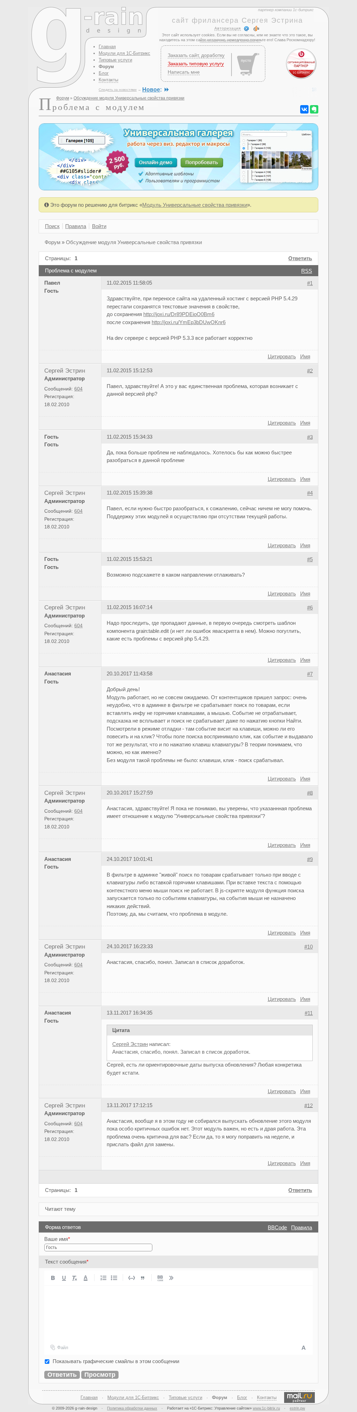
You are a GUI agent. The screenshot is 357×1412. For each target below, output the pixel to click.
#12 (308, 1105)
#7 (310, 674)
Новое (151, 90)
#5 (310, 559)
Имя (305, 356)
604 (78, 389)
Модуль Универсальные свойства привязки (194, 205)
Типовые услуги (115, 60)
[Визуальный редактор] (303, 1347)
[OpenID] (256, 28)
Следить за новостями (118, 90)
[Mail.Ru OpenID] (246, 28)
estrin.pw (297, 1408)
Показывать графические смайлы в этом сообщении (116, 1361)
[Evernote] (314, 109)
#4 (310, 493)
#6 (310, 607)
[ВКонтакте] (304, 109)
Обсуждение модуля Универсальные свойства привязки (129, 98)
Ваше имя (57, 1239)
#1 (310, 283)
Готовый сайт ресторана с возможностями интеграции (242, 89)
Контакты (108, 79)
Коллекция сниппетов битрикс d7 (230, 40)
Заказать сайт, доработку (196, 55)
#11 (309, 1013)
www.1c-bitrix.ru (266, 1408)
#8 (310, 793)
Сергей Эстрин (64, 370)
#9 (310, 859)
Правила (301, 1227)
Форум (106, 66)
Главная (107, 46)
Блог (104, 73)
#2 (310, 370)
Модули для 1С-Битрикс (124, 53)
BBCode (277, 1227)
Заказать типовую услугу (196, 63)
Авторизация (227, 28)
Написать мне (184, 72)
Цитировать (282, 356)
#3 (310, 437)
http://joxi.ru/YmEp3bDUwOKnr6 (189, 322)
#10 (308, 947)
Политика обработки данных (132, 1408)
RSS (306, 271)
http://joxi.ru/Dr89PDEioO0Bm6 (178, 314)
